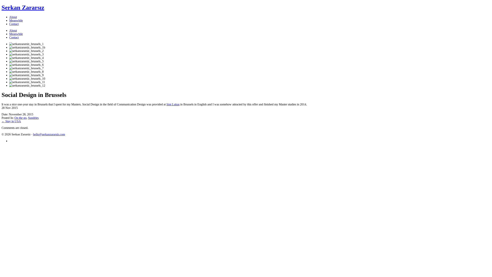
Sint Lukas (173, 104)
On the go (20, 117)
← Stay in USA (11, 121)
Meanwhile (16, 20)
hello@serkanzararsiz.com (49, 134)
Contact (14, 24)
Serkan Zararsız (23, 7)
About (13, 17)
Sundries (33, 117)
